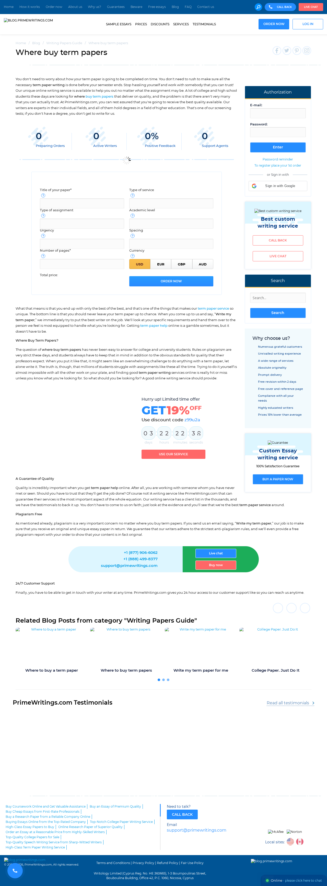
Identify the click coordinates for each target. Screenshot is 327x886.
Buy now (216, 565)
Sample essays (118, 24)
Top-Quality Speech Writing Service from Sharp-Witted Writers (54, 842)
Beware (136, 6)
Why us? (94, 6)
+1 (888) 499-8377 (140, 559)
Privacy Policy (143, 863)
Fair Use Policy (192, 863)
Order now (54, 6)
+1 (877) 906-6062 (141, 553)
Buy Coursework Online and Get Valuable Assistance (46, 806)
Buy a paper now (277, 479)
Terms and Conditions (113, 863)
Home (9, 6)
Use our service (173, 454)
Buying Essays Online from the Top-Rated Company (46, 821)
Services (181, 24)
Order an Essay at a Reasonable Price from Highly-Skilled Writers (55, 832)
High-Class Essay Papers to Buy (30, 827)
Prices (141, 24)
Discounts (160, 24)
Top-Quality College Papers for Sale (32, 837)
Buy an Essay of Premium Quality (115, 806)
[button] (278, 186)
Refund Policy (167, 863)
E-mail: (256, 105)
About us (75, 6)
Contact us (205, 6)
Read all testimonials (288, 703)
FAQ (188, 6)
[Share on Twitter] (291, 608)
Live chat (311, 7)
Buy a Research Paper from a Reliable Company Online (48, 816)
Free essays (157, 6)
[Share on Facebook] (278, 608)
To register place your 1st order (277, 165)
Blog (175, 6)
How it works (29, 6)
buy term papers (99, 96)
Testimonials (204, 24)
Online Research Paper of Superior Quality (90, 827)
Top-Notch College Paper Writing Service (121, 821)
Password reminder (278, 159)
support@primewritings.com (129, 566)
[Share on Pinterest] (305, 608)
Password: (258, 124)
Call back (278, 240)
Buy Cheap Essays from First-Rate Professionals (42, 811)
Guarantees (116, 6)
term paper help (154, 326)
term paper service (213, 308)
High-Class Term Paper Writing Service (35, 847)
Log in (307, 24)
